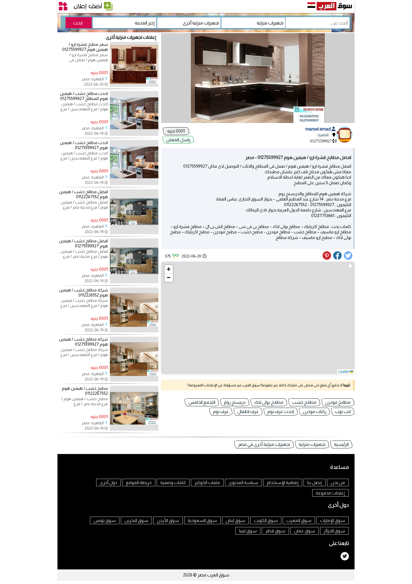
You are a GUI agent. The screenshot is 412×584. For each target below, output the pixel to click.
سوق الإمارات (332, 520)
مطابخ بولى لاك (268, 402)
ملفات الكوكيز (207, 482)
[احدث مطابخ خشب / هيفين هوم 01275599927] (134, 183)
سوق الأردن (168, 520)
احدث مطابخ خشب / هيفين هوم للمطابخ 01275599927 (84, 96)
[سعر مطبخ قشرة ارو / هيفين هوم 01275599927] (134, 85)
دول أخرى (108, 482)
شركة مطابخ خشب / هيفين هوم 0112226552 (83, 292)
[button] (169, 269)
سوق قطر (275, 530)
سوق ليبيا (248, 530)
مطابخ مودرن (338, 402)
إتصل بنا (314, 482)
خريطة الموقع (139, 482)
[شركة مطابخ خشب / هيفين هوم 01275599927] (134, 380)
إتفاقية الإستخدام (282, 482)
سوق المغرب (298, 520)
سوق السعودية (202, 520)
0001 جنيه (176, 131)
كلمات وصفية (173, 482)
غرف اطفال (248, 411)
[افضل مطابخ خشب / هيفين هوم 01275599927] (134, 282)
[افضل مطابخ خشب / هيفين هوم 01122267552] (134, 233)
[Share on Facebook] (337, 258)
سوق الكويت (266, 520)
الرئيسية (341, 444)
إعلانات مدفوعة (330, 493)
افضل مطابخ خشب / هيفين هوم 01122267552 (83, 194)
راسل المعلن (178, 139)
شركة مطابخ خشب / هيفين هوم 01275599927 (83, 341)
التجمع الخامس (201, 402)
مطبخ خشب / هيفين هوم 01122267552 (85, 391)
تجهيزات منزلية (312, 444)
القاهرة (323, 135)
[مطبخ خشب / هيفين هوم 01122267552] (134, 429)
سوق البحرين (136, 520)
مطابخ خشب (304, 402)
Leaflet (344, 371)
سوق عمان (304, 530)
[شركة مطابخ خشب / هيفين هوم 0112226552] (134, 331)
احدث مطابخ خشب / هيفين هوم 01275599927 (84, 145)
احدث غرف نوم (280, 411)
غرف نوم (221, 411)
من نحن (338, 482)
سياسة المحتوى (243, 482)
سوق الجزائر (334, 530)
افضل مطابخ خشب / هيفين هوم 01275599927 (83, 243)
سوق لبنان (235, 520)
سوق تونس (105, 520)
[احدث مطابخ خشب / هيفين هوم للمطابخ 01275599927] (134, 134)
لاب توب (343, 411)
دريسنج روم (235, 402)
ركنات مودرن (314, 411)
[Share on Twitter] (348, 258)
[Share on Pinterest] (327, 258)
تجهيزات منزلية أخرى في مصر (264, 444)
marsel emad (318, 129)
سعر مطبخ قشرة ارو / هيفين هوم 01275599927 (85, 47)
